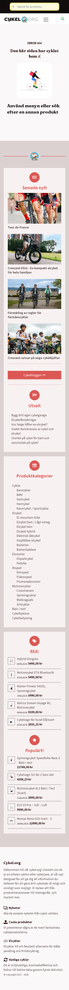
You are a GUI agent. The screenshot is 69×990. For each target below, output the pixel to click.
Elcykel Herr (25, 526)
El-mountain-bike (28, 517)
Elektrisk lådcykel (28, 535)
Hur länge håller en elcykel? (29, 424)
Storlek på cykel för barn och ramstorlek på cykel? (30, 440)
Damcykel (23, 499)
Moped (16, 568)
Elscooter (18, 554)
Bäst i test (19, 609)
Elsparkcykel (25, 558)
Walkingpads (25, 600)
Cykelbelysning (22, 618)
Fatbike (22, 563)
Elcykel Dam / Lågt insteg (33, 522)
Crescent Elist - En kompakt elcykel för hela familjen (33, 270)
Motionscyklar (21, 586)
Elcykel (17, 513)
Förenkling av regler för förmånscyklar (24, 315)
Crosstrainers (25, 590)
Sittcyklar (23, 604)
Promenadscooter (28, 581)
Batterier (23, 545)
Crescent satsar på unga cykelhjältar (34, 358)
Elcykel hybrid (26, 531)
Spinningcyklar (26, 595)
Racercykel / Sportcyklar (33, 508)
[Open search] (62, 19)
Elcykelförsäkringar (23, 419)
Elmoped (23, 572)
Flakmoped (24, 577)
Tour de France (18, 227)
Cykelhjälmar (20, 613)
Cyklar (16, 485)
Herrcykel (23, 504)
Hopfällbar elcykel (29, 540)
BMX (19, 495)
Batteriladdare (26, 549)
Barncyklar (23, 490)
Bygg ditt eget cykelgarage (29, 415)
